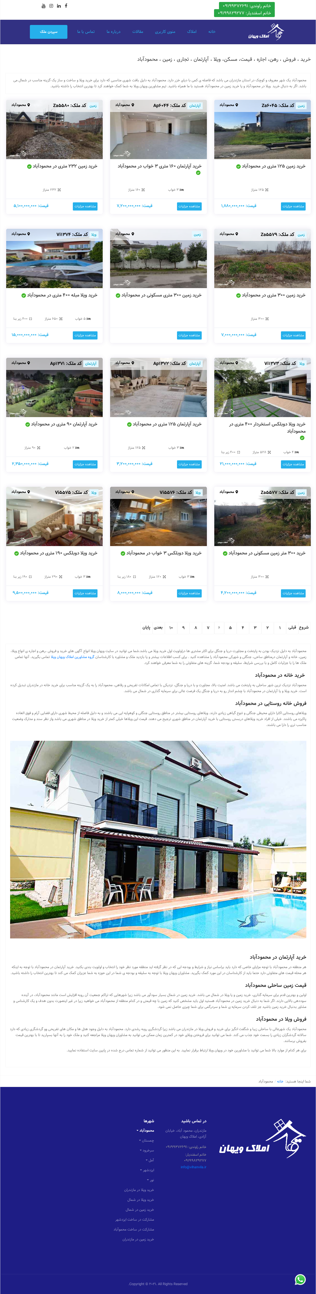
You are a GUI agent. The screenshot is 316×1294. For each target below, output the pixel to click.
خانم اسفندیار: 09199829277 (244, 13)
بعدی (158, 627)
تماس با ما (86, 31)
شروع (304, 627)
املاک (192, 31)
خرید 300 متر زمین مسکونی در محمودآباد (267, 553)
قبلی (292, 627)
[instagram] (51, 6)
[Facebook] (66, 6)
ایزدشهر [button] (148, 1170)
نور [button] (152, 1180)
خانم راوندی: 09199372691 (247, 5)
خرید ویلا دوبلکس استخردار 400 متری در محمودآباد (267, 427)
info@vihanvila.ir (193, 1167)
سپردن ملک (49, 32)
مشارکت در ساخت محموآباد (134, 1229)
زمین (301, 106)
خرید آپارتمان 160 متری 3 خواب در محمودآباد (160, 166)
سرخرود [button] (148, 1150)
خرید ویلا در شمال (140, 1200)
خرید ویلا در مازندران (139, 1190)
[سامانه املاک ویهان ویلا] (266, 31)
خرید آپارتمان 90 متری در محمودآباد (64, 424)
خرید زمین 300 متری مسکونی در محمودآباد (161, 295)
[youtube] (43, 6)
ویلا (94, 235)
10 (171, 628)
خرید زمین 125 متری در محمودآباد (274, 166)
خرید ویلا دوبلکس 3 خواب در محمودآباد (164, 553)
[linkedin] (59, 6)
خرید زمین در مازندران (138, 1239)
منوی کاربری (165, 31)
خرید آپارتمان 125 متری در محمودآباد (167, 424)
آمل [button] (151, 1160)
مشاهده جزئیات (293, 206)
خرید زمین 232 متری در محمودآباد (65, 166)
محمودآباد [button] (146, 1131)
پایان (146, 627)
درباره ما (113, 31)
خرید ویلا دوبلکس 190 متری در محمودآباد (59, 553)
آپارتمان (195, 106)
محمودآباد (226, 105)
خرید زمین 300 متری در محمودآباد (274, 295)
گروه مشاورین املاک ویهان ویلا (72, 657)
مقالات (137, 31)
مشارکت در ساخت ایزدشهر (134, 1220)
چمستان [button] (148, 1141)
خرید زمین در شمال (140, 1210)
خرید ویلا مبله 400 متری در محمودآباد (62, 295)
